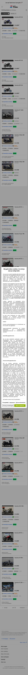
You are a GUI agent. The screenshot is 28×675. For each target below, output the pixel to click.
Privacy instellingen (8, 405)
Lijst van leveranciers (20, 402)
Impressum (12, 402)
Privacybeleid (5, 402)
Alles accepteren (20, 405)
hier (7, 299)
